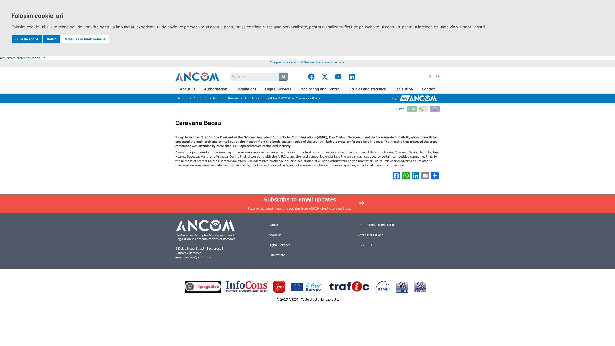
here (341, 62)
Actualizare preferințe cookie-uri (22, 58)
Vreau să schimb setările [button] (85, 39)
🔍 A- (423, 109)
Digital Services (278, 89)
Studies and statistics (367, 89)
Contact (428, 89)
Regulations (246, 89)
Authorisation (215, 89)
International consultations (377, 225)
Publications (277, 255)
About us (187, 89)
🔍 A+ (412, 109)
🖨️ (434, 109)
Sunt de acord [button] (26, 39)
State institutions (370, 235)
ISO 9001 (365, 245)
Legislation (404, 89)
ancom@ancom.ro (198, 257)
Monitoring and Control (320, 89)
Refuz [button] (51, 39)
